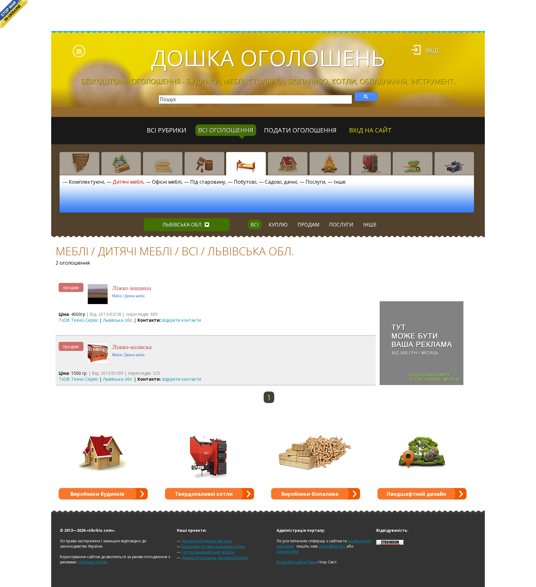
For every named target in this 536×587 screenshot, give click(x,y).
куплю (278, 224)
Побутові (245, 181)
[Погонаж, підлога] (163, 163)
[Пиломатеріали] (121, 163)
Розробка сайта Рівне (296, 562)
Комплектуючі (86, 181)
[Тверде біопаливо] (329, 163)
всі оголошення (225, 130)
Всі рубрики (166, 130)
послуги (341, 224)
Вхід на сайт (370, 130)
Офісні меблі (166, 181)
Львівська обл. (182, 224)
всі (255, 224)
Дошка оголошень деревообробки (214, 557)
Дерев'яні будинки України (206, 541)
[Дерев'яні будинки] (288, 163)
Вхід (432, 50)
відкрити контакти (181, 320)
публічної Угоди (92, 562)
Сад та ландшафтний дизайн (208, 552)
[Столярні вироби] (79, 163)
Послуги (315, 181)
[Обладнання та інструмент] (454, 163)
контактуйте (288, 551)
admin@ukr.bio (332, 546)
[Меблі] (246, 163)
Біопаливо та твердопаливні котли (213, 546)
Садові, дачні (281, 181)
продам (308, 224)
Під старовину (207, 181)
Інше (340, 181)
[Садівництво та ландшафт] (412, 163)
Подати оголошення (300, 130)
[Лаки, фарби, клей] (204, 163)
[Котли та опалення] (371, 163)
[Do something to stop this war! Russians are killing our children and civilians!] (14, 14)
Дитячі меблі (128, 181)
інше (370, 224)
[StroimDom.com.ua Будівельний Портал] (390, 543)
